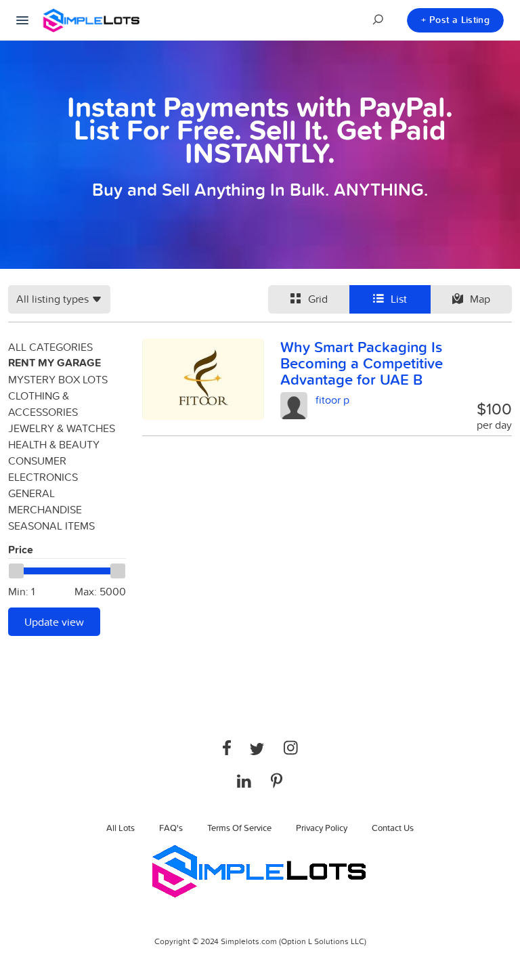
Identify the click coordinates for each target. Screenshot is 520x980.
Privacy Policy (321, 828)
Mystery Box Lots (58, 379)
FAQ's (171, 828)
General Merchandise (45, 501)
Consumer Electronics (43, 468)
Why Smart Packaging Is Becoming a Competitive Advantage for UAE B (361, 363)
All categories (50, 346)
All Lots (120, 828)
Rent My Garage (54, 362)
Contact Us (393, 828)
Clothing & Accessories (43, 403)
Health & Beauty (54, 444)
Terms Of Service (239, 828)
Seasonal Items (51, 525)
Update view (54, 621)
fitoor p (332, 399)
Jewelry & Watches (61, 428)
